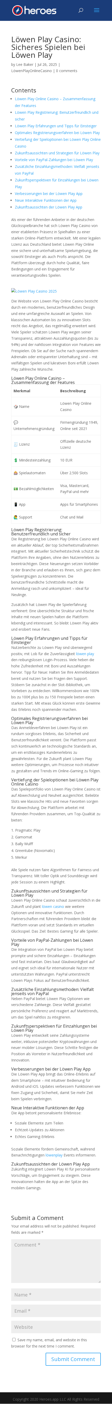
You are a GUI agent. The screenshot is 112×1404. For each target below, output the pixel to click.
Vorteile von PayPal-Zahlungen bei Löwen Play (54, 159)
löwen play (85, 653)
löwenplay (54, 1155)
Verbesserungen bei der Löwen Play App (49, 193)
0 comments (66, 70)
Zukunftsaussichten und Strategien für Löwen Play (57, 152)
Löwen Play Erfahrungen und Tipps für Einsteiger (56, 125)
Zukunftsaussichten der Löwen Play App (48, 207)
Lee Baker (24, 64)
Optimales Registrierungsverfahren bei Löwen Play (57, 132)
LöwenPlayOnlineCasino (31, 70)
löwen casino (53, 906)
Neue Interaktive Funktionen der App (46, 200)
